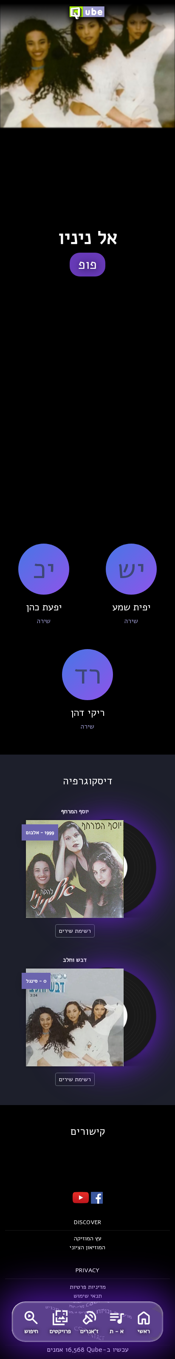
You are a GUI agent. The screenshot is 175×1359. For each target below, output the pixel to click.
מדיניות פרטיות (88, 1287)
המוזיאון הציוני (87, 1247)
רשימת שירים (75, 931)
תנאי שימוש (87, 1296)
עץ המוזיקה (88, 1238)
